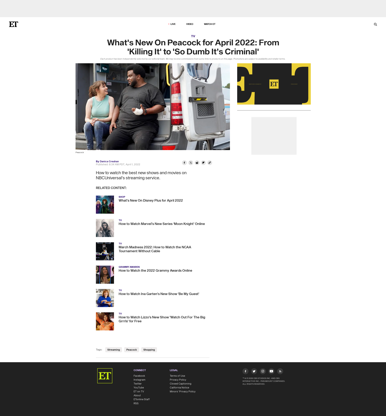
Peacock (131, 349)
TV (193, 36)
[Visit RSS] (280, 371)
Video (189, 24)
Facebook (139, 376)
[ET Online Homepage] (13, 24)
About (137, 395)
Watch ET (210, 24)
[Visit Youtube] (271, 371)
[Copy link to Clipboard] (209, 163)
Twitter (138, 384)
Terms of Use (177, 376)
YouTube (139, 387)
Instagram (139, 380)
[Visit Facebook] (245, 371)
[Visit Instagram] (263, 371)
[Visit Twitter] (254, 371)
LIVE (173, 24)
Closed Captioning (180, 384)
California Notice (179, 387)
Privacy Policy (178, 380)
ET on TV (139, 391)
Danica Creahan (109, 161)
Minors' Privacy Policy (183, 391)
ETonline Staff (142, 399)
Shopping (149, 349)
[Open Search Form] (375, 25)
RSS (136, 403)
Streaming (113, 349)
